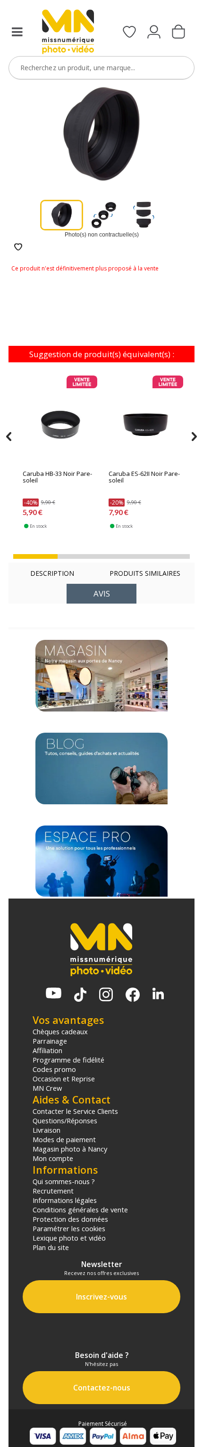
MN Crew (47, 1088)
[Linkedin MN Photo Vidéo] (158, 994)
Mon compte (53, 1158)
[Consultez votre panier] (178, 33)
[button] (35, 556)
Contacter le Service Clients (75, 1111)
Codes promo (54, 1069)
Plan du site (51, 1247)
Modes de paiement (64, 1139)
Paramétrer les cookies (69, 1228)
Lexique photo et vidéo (69, 1238)
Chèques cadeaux (60, 1031)
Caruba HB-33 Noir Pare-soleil (57, 477)
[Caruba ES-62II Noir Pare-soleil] (145, 422)
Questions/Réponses (65, 1120)
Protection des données (70, 1219)
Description (52, 573)
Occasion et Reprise (64, 1078)
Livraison (46, 1130)
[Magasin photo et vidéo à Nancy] (102, 675)
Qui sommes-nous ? (64, 1181)
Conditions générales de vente (80, 1209)
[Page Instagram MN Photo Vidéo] (106, 995)
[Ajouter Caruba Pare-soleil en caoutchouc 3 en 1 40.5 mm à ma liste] (18, 248)
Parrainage (50, 1041)
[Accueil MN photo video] (68, 32)
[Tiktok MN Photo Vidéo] (80, 996)
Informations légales (65, 1200)
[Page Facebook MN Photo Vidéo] (133, 996)
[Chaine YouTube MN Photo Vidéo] (53, 994)
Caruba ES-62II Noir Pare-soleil (144, 477)
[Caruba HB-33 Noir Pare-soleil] (59, 422)
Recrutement (53, 1190)
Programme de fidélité (68, 1059)
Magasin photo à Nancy (70, 1148)
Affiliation (47, 1050)
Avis (101, 593)
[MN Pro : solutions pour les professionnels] (102, 861)
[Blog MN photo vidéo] (102, 768)
